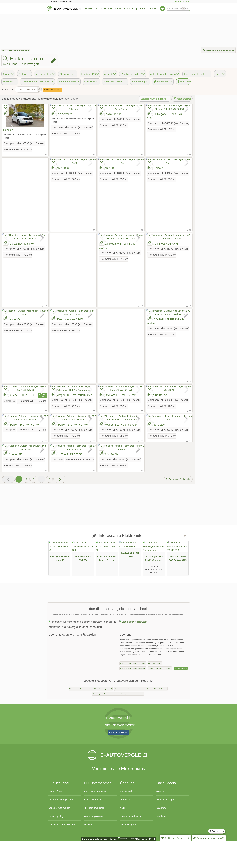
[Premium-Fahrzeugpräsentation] (184, 536)
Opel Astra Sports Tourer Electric (106, 558)
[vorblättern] (42, 115)
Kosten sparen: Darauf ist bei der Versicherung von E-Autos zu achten (118, 694)
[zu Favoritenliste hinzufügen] (6, 107)
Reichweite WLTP (131, 74)
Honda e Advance (61, 114)
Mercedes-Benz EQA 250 (83, 558)
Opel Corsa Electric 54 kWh (19, 243)
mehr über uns (181, 668)
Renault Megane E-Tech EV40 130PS (117, 245)
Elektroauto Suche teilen (179, 479)
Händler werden (148, 8)
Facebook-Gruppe (154, 663)
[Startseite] (3, 50)
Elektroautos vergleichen (60, 799)
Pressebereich (127, 791)
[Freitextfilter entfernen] (183, 8)
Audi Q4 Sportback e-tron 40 (59, 558)
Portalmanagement (129, 824)
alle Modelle (90, 8)
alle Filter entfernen (53, 90)
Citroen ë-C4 (106, 168)
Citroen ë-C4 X (60, 168)
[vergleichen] (6, 113)
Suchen (188, 9)
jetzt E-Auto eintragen (119, 732)
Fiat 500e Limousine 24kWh (67, 319)
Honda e (8, 129)
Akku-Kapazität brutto (163, 74)
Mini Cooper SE (12, 454)
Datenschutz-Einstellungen (61, 824)
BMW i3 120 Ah (108, 454)
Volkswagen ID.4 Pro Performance (154, 558)
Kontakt (91, 824)
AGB (122, 808)
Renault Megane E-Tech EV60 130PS (165, 116)
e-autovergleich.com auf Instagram (132, 668)
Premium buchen (96, 808)
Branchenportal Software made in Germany (99, 839)
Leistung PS (88, 74)
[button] (8, 479)
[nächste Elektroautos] (59, 479)
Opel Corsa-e (155, 168)
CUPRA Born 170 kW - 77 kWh (117, 395)
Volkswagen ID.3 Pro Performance (71, 395)
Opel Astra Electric (110, 114)
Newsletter (161, 816)
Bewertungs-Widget (94, 816)
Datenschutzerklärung (131, 816)
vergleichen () (210, 838)
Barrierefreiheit (218, 831)
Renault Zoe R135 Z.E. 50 (66, 454)
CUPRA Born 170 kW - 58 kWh (69, 424)
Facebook (161, 791)
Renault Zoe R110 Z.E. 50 (18, 395)
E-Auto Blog (130, 8)
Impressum (125, 799)
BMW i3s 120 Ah (157, 395)
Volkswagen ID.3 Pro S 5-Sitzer (118, 424)
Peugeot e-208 (156, 424)
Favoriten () (177, 838)
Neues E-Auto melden (59, 808)
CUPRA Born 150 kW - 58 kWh (21, 424)
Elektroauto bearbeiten (95, 791)
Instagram (161, 808)
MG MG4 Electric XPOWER (164, 243)
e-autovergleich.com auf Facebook (132, 663)
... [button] (41, 479)
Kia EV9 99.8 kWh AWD (130, 555)
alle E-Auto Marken (110, 8)
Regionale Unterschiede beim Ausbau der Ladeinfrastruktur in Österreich (141, 689)
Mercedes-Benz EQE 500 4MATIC (178, 558)
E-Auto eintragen (92, 799)
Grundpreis (66, 74)
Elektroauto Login (183, 1)
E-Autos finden (55, 791)
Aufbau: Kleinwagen (26, 89)
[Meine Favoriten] (162, 8)
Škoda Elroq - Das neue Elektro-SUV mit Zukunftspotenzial (90, 689)
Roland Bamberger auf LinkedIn (159, 668)
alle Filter (184, 81)
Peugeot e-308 (12, 319)
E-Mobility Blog (55, 816)
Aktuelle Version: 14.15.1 (145, 839)
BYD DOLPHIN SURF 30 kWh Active (165, 321)
